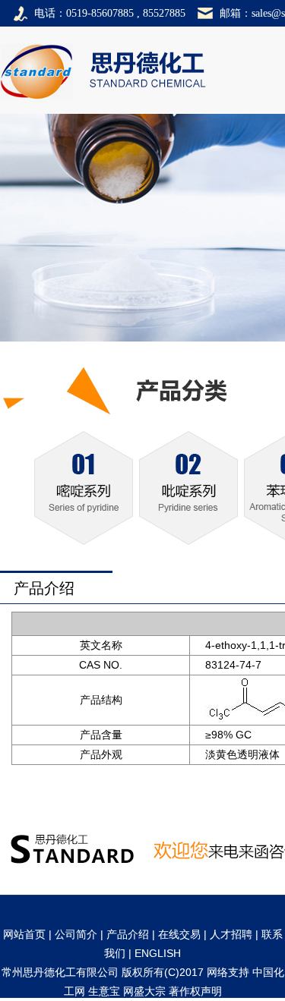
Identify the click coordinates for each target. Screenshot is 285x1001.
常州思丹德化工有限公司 (60, 972)
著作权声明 (195, 991)
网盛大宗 (144, 991)
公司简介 (76, 934)
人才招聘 (231, 934)
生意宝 (104, 991)
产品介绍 (127, 934)
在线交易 (179, 934)
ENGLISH (158, 953)
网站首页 (24, 934)
